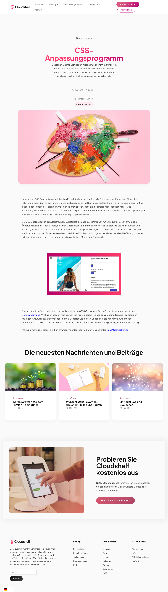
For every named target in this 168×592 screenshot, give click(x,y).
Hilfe (134, 553)
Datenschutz (108, 569)
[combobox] (8, 589)
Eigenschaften (79, 549)
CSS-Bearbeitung (84, 104)
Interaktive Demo (80, 553)
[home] (20, 7)
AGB (105, 573)
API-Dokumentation (140, 557)
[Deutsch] (8, 589)
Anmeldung (126, 9)
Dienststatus (137, 549)
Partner (106, 565)
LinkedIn (106, 557)
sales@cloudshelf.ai (117, 329)
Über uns (106, 549)
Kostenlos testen (128, 4)
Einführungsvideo (31, 314)
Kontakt (38, 9)
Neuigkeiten (94, 4)
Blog (105, 553)
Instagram (107, 561)
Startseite (39, 4)
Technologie (78, 557)
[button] (54, 4)
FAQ (75, 565)
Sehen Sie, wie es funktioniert (115, 500)
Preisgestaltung (80, 561)
